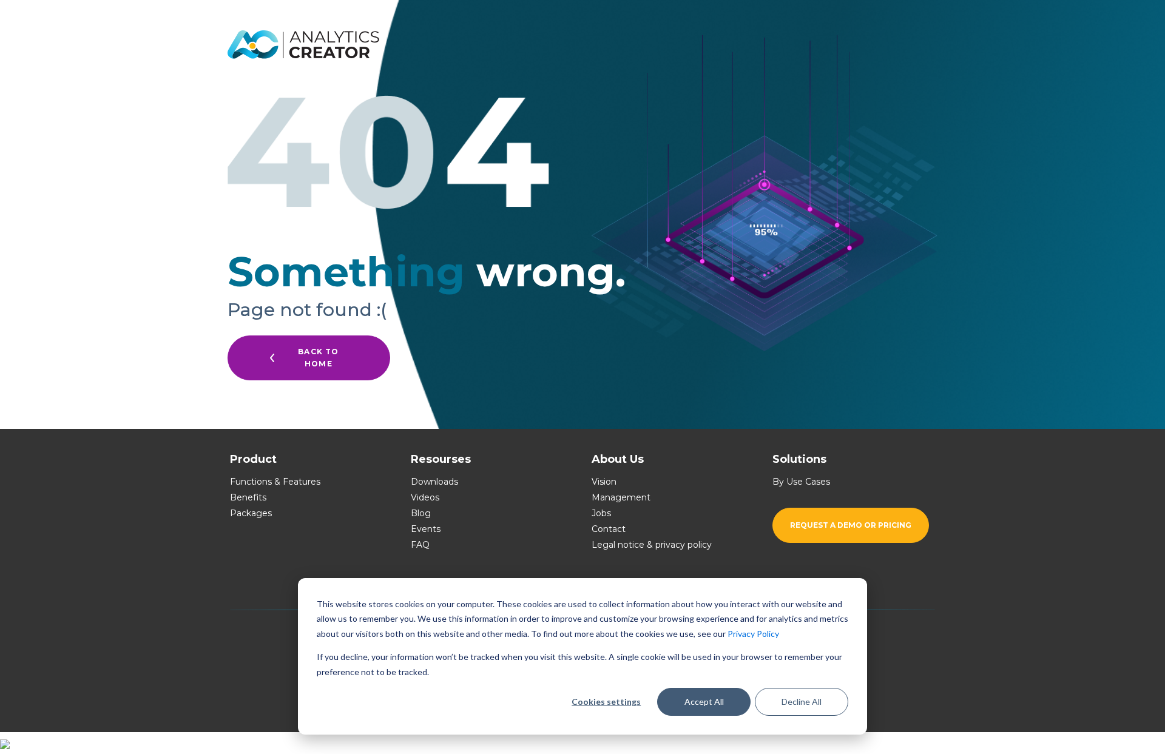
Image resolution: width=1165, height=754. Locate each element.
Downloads (434, 481)
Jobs (601, 513)
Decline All (802, 701)
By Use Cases (801, 481)
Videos (425, 497)
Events (426, 528)
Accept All (704, 701)
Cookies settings (606, 701)
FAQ (420, 544)
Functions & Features (275, 481)
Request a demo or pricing (850, 525)
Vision (604, 481)
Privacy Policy (753, 633)
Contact (609, 528)
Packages (251, 513)
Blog (421, 513)
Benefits (248, 497)
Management (621, 497)
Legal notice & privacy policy (652, 544)
